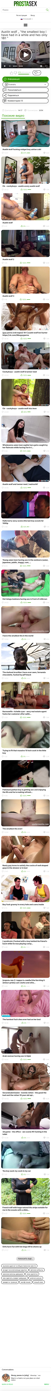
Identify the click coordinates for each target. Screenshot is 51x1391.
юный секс (38, 1282)
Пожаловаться (14, 90)
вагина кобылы (37, 1270)
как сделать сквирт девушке (14, 1278)
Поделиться (13, 95)
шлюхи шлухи (36, 1278)
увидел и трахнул (10, 1282)
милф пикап (26, 1282)
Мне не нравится (15, 73)
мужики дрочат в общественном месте (19, 1266)
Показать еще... (25, 1259)
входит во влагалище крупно (15, 1270)
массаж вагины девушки (13, 1274)
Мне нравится (11, 73)
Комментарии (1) (15, 101)
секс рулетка (32, 1274)
